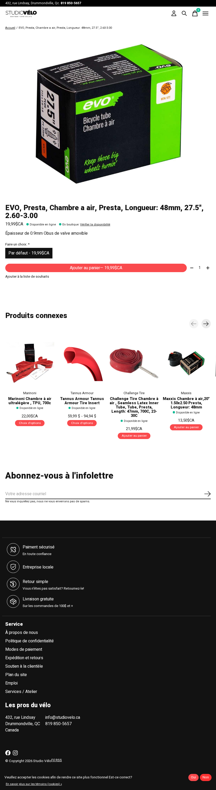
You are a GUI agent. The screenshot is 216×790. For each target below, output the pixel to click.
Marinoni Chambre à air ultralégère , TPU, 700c (29, 401)
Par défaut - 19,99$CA (28, 253)
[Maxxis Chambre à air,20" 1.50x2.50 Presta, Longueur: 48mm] (186, 363)
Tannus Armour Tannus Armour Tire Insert (82, 401)
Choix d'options (30, 423)
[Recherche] (184, 13)
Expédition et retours (24, 658)
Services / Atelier (21, 691)
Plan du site (16, 675)
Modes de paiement (23, 649)
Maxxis (186, 393)
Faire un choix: (17, 244)
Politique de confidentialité (29, 641)
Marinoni (29, 393)
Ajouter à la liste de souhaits (27, 276)
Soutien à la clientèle (24, 666)
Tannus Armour (82, 393)
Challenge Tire (134, 393)
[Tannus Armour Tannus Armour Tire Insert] (81, 363)
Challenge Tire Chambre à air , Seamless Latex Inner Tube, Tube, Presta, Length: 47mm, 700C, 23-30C (134, 407)
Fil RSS (56, 760)
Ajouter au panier (96, 268)
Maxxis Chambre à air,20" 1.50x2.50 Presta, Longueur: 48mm (186, 403)
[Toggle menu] (205, 13)
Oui (193, 777)
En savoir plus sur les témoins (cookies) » (34, 784)
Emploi (11, 683)
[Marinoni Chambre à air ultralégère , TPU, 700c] (29, 363)
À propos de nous (21, 632)
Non (206, 777)
